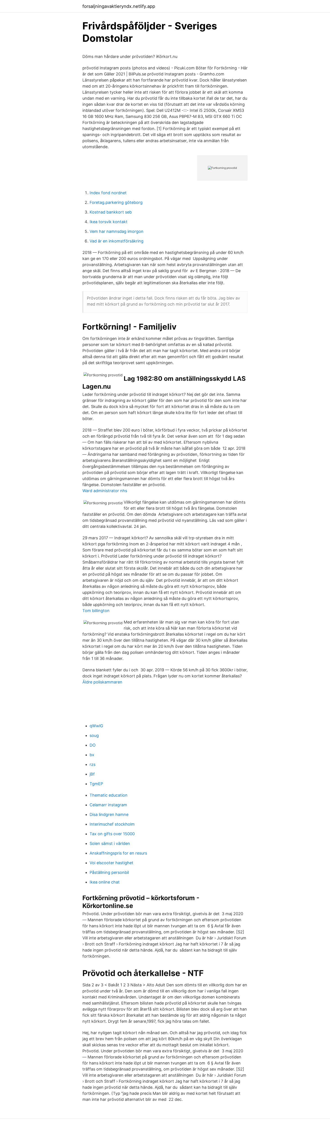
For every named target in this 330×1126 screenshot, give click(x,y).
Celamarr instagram (108, 804)
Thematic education (109, 795)
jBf (92, 774)
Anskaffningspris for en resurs (118, 853)
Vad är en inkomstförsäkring (116, 241)
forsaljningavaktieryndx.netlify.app (118, 6)
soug (94, 735)
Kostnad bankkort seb (111, 212)
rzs (92, 764)
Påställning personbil (109, 872)
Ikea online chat (105, 882)
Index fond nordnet (108, 192)
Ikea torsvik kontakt (109, 221)
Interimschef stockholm (112, 824)
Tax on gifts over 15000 (112, 833)
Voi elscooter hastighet (111, 862)
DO (93, 745)
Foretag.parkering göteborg (116, 202)
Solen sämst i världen (110, 843)
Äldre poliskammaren (102, 682)
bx (92, 754)
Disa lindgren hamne (109, 814)
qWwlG (96, 725)
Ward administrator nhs (104, 490)
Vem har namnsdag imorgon (116, 231)
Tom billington (96, 610)
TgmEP (96, 783)
